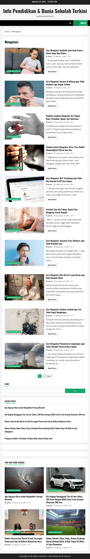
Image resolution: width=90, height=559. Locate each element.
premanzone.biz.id (13, 71)
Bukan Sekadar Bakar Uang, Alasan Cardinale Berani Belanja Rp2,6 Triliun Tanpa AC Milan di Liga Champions (65, 541)
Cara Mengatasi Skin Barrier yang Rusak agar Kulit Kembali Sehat (24, 287)
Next (49, 376)
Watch (83, 23)
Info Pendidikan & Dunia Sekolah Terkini (45, 11)
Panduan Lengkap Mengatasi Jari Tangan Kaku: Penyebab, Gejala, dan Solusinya (24, 126)
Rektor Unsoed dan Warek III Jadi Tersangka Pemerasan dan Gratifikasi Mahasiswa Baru (38, 421)
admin (50, 57)
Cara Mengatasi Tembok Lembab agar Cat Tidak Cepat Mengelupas (24, 322)
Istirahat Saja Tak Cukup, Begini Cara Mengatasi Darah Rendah (24, 220)
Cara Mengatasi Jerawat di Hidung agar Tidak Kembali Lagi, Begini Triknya (24, 94)
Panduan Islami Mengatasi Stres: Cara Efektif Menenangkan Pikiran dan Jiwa (24, 158)
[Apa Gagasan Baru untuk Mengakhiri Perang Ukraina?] (24, 480)
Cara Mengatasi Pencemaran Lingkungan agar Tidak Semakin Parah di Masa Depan (24, 356)
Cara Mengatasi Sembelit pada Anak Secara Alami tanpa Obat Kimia (24, 61)
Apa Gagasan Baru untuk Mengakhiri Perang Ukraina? (25, 407)
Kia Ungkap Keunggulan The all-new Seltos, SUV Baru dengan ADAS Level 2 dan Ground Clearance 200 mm (45, 414)
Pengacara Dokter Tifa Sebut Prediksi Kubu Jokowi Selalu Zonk (28, 438)
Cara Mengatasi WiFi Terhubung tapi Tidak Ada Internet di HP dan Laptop (24, 189)
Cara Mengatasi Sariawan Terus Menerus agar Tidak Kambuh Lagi (24, 253)
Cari (7, 384)
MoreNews (53, 556)
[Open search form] (70, 23)
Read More (53, 72)
